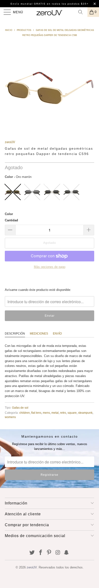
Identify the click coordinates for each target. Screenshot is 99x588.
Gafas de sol (20, 407)
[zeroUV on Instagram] (58, 552)
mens (46, 412)
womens (10, 417)
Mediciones (39, 333)
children (24, 412)
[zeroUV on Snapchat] (66, 552)
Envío (57, 333)
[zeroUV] (49, 12)
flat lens (36, 412)
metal (55, 412)
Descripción (15, 333)
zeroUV (10, 142)
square (72, 412)
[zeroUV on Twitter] (32, 552)
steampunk (85, 412)
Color (9, 214)
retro (63, 412)
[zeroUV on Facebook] (40, 552)
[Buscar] (82, 12)
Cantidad (11, 220)
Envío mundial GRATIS (28, 3)
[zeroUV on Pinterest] (49, 552)
